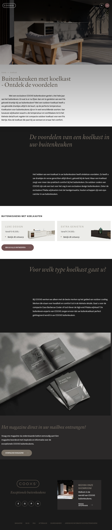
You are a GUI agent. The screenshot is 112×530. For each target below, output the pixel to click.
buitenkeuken (70, 174)
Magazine (18, 523)
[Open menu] (107, 5)
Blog (27, 523)
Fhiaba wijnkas (91, 307)
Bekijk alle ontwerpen (15, 247)
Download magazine (14, 453)
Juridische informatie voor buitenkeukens (81, 523)
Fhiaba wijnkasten (50, 190)
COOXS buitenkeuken (65, 315)
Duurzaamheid (56, 523)
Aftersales (43, 523)
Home (3, 72)
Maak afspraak (83, 505)
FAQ (34, 523)
